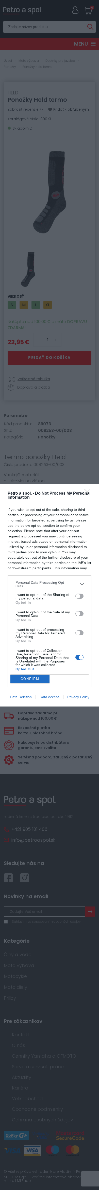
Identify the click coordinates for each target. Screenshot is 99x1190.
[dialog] (49, 595)
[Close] (89, 493)
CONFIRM (30, 679)
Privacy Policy (78, 697)
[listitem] (49, 584)
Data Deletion (21, 697)
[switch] (79, 596)
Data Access (49, 697)
